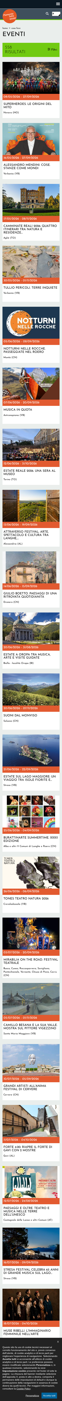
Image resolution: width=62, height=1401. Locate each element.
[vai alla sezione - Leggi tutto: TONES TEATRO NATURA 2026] (31, 885)
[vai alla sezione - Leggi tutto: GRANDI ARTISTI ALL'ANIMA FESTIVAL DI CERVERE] (31, 1072)
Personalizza (32, 1395)
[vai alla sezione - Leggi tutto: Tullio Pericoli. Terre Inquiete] (31, 274)
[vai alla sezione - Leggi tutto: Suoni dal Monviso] (31, 701)
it (53, 14)
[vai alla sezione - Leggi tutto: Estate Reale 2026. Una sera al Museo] (31, 457)
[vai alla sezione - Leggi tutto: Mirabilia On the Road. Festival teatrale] (31, 948)
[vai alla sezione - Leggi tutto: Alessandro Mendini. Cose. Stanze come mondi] (31, 151)
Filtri (54, 49)
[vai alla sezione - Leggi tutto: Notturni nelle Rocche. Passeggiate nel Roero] (31, 335)
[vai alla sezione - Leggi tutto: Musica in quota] (31, 396)
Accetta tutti (49, 1395)
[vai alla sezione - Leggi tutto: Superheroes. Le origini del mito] (31, 90)
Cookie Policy (23, 1388)
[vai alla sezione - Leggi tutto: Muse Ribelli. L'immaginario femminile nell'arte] (31, 1317)
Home (5, 28)
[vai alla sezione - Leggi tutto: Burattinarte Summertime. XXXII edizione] (31, 824)
